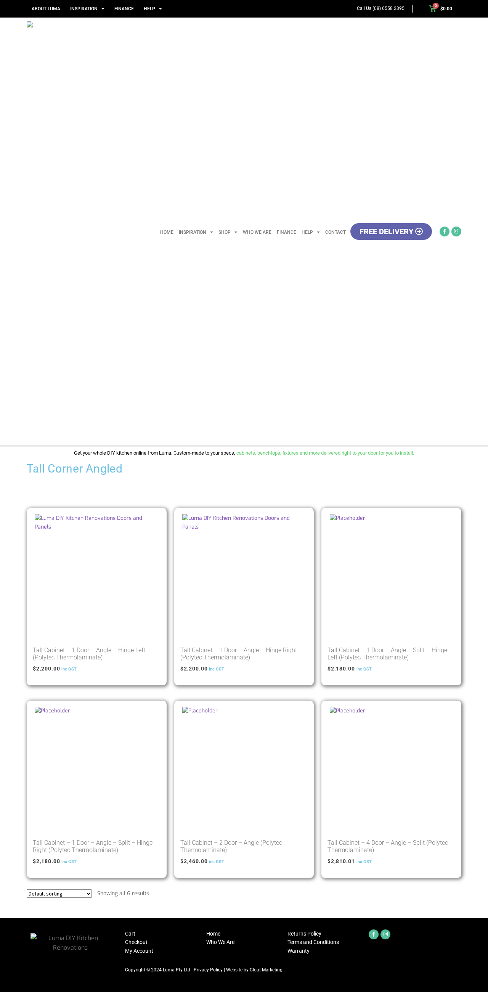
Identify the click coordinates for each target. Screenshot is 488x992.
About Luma (46, 8)
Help (149, 8)
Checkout (136, 942)
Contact (335, 232)
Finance (124, 8)
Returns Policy (304, 934)
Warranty (298, 951)
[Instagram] (456, 231)
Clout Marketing (266, 970)
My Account (139, 951)
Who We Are (257, 232)
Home (166, 232)
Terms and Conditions (313, 942)
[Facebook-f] (444, 231)
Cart (130, 934)
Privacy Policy (208, 970)
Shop (224, 232)
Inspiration (84, 8)
